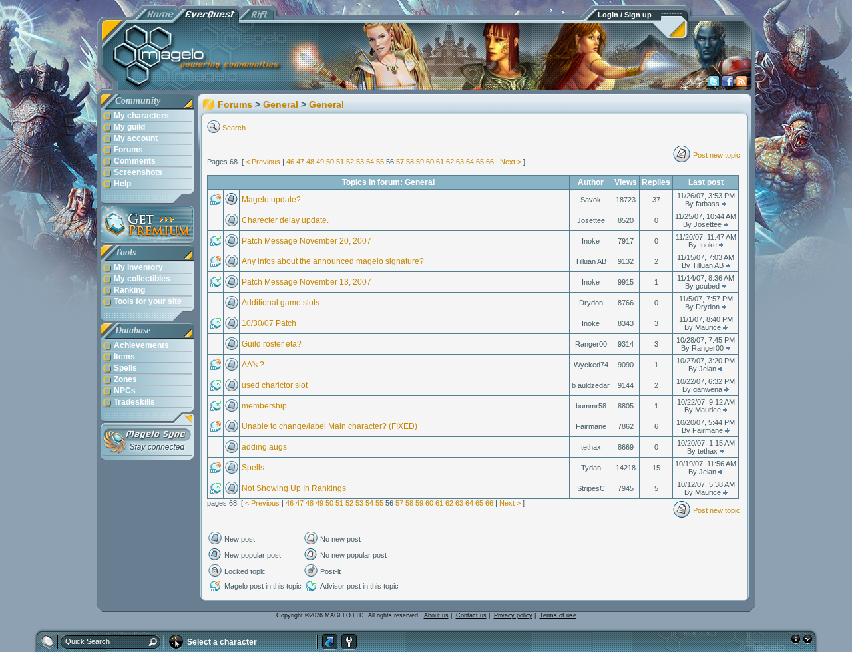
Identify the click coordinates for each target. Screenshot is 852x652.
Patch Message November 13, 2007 (306, 282)
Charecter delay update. (285, 220)
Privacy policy (513, 615)
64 (470, 162)
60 (430, 162)
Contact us (471, 615)
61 (440, 162)
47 (300, 162)
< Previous (263, 162)
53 (360, 162)
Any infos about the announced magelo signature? (333, 261)
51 (340, 162)
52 (350, 162)
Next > (510, 162)
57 (400, 162)
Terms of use (558, 615)
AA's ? (253, 364)
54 (370, 162)
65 (480, 162)
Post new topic (716, 155)
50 (330, 162)
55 (380, 162)
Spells (253, 467)
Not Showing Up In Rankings (294, 488)
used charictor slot (275, 385)
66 (490, 162)
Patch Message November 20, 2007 (306, 240)
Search (234, 128)
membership (264, 405)
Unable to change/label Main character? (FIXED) (329, 426)
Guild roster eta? (272, 344)
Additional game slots (281, 302)
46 (290, 162)
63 (460, 162)
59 (420, 162)
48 (310, 162)
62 (450, 162)
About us (436, 615)
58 (410, 162)
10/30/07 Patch (269, 323)
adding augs (264, 447)
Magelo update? (271, 199)
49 (320, 162)
